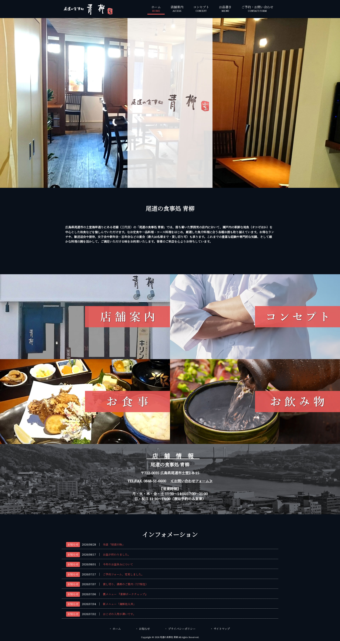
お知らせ (73, 544)
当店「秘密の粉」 (114, 544)
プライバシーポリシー (182, 628)
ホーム (117, 628)
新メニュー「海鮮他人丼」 (119, 604)
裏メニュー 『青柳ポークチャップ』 (125, 594)
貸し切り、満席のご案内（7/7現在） (125, 584)
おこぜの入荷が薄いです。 (119, 614)
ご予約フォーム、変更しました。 (123, 574)
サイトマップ (222, 628)
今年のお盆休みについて (118, 564)
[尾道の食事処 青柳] (88, 14)
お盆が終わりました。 (116, 554)
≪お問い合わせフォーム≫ (191, 481)
